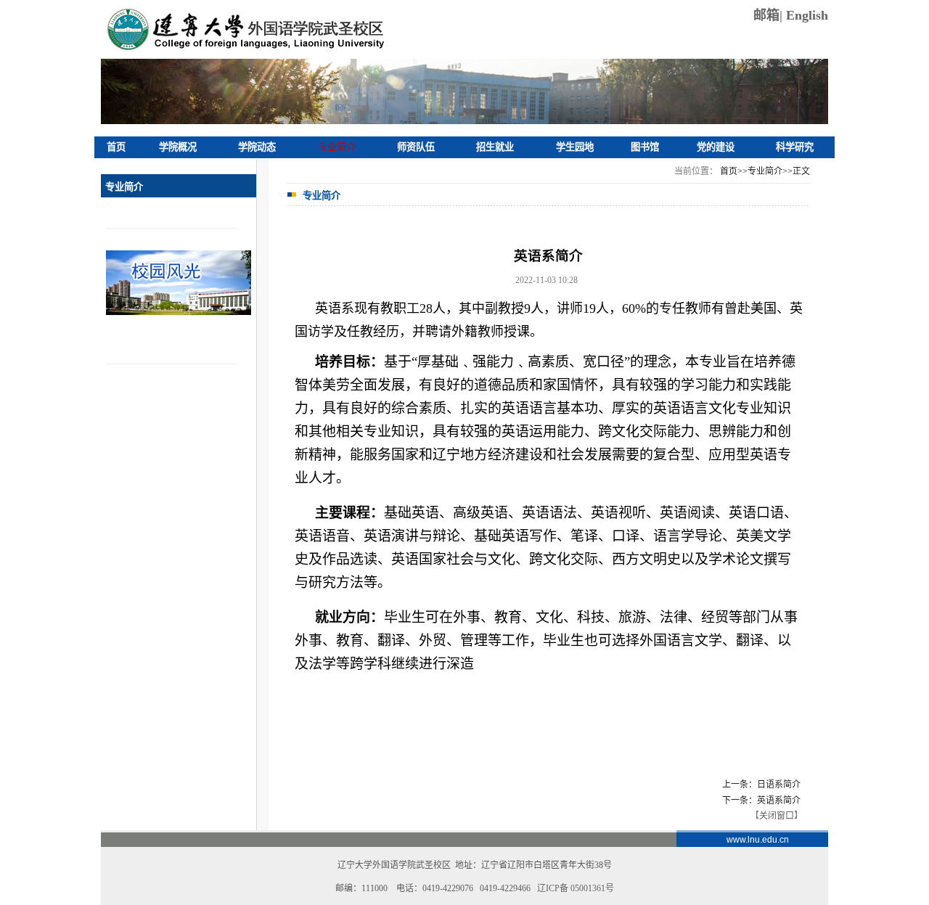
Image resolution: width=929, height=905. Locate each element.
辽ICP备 (575, 888)
